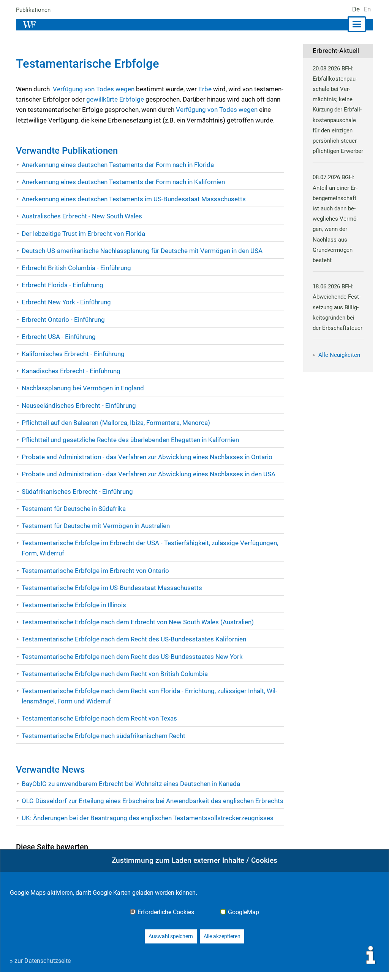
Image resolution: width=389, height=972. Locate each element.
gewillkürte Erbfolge (115, 99)
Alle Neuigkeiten (339, 355)
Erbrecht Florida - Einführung (62, 285)
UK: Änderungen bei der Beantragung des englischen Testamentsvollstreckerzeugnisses (148, 818)
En (367, 9)
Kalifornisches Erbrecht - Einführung (73, 354)
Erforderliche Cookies (166, 912)
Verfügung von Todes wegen (93, 89)
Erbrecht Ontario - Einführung (63, 319)
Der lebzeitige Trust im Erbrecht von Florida (83, 233)
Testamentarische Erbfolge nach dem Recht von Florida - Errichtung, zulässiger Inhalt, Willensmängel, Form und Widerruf (149, 696)
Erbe (205, 89)
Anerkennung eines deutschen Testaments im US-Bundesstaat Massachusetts (134, 199)
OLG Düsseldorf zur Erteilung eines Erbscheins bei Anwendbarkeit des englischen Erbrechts (152, 801)
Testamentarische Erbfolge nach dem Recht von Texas (99, 718)
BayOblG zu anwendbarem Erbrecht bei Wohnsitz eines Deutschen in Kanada (131, 783)
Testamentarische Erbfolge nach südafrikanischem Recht (103, 736)
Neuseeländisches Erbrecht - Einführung (79, 405)
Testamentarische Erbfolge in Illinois (74, 605)
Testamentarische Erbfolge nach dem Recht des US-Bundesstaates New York (132, 656)
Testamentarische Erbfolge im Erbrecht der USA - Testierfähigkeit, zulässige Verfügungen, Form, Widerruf (150, 548)
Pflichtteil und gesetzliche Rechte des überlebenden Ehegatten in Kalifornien (130, 440)
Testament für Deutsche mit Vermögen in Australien (96, 526)
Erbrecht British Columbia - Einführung (76, 268)
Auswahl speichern (171, 936)
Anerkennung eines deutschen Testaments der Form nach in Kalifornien (123, 182)
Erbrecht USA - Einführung (59, 336)
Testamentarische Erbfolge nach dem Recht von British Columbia (115, 674)
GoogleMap (243, 912)
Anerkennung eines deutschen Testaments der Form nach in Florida (118, 165)
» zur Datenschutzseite (40, 960)
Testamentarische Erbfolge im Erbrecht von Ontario (95, 570)
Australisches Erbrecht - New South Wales (82, 216)
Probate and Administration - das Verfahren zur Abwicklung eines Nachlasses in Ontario (147, 457)
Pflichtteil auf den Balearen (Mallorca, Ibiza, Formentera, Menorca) (116, 422)
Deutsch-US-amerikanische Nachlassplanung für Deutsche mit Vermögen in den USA (142, 251)
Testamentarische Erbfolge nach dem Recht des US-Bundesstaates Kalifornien (134, 639)
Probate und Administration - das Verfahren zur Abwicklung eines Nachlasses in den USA (148, 474)
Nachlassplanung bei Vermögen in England (83, 388)
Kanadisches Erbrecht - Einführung (71, 371)
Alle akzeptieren (222, 936)
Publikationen (33, 9)
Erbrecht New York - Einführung (66, 302)
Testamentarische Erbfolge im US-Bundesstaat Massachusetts (112, 588)
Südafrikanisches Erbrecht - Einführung (77, 491)
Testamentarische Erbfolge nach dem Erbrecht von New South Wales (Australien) (138, 622)
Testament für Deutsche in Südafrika (74, 508)
